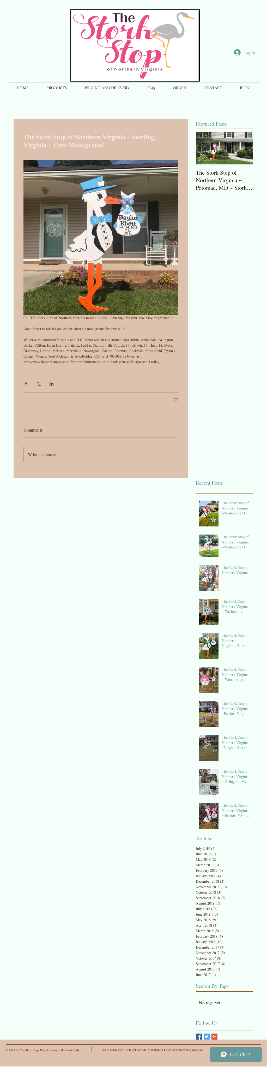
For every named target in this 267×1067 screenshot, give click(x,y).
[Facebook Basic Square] (199, 1037)
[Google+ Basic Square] (214, 1037)
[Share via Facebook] (25, 383)
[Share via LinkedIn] (51, 383)
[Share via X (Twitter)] (38, 383)
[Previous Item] (204, 148)
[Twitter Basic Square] (207, 1037)
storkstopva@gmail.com (188, 1050)
